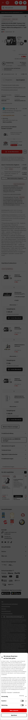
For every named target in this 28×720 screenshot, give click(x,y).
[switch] (22, 701)
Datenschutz (3, 692)
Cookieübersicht (16, 692)
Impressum (9, 692)
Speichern (14, 715)
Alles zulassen (14, 710)
